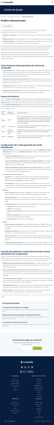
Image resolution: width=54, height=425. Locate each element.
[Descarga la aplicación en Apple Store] (30, 372)
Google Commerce (39, 387)
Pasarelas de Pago (15, 381)
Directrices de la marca (15, 410)
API (39, 415)
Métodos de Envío (15, 383)
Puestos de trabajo (15, 404)
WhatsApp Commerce (38, 385)
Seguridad (43, 421)
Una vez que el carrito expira (35, 120)
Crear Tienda (37, 348)
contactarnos (27, 295)
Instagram (39, 383)
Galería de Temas (15, 385)
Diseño (38, 412)
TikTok (38, 394)
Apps (15, 387)
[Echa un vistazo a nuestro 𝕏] (28, 367)
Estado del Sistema (39, 417)
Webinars (39, 410)
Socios (15, 408)
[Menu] (52, 2)
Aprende (39, 406)
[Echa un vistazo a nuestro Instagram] (25, 367)
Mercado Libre (39, 390)
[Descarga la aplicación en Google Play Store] (23, 372)
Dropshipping (39, 396)
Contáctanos (15, 412)
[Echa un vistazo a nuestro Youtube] (32, 367)
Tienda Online (39, 379)
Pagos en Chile (15, 379)
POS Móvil (39, 392)
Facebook (39, 381)
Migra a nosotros (38, 404)
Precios (15, 406)
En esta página (7, 26)
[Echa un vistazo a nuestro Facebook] (22, 367)
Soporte (4, 16)
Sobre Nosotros (15, 402)
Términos (48, 421)
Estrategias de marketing (14, 16)
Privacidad (37, 421)
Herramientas (39, 408)
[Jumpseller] (27, 362)
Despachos (15, 390)
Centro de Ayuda (38, 402)
